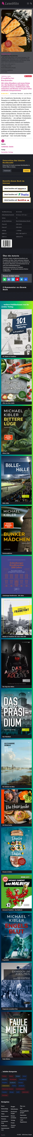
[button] (30, 3)
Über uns (22, 1106)
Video (2, 1114)
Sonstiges (4, 1095)
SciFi (18, 1092)
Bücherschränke (13, 1116)
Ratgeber (29, 76)
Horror (11, 1076)
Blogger (13, 1106)
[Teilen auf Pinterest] (17, 279)
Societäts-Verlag (7, 152)
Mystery (4, 1079)
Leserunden (4, 1111)
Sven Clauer (28, 1134)
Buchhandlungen (14, 1112)
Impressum (23, 1115)
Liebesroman (5, 1085)
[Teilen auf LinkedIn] (21, 279)
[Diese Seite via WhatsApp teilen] (4, 279)
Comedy (4, 1092)
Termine (3, 1119)
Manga (11, 1092)
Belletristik (25, 1092)
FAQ (21, 1108)
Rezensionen (5, 1116)
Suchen (26, 170)
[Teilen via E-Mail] (26, 279)
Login (21, 1120)
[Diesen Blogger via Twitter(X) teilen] (13, 279)
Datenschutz (23, 1117)
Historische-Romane (7, 1089)
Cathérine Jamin (7, 146)
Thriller (4, 1076)
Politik (14, 1085)
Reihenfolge (4, 1109)
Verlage (13, 1120)
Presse (12, 1123)
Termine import (13, 1126)
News (2, 1106)
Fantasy (21, 1082)
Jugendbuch (22, 1079)
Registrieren (23, 1122)
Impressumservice (5, 1129)
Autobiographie (20, 1089)
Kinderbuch (13, 1079)
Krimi (24, 1076)
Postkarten (4, 1125)
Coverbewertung (4, 1122)
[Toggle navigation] (28, 3)
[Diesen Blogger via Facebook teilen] (9, 279)
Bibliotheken (14, 1109)
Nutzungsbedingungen (24, 1111)
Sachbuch (21, 1085)
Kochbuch (12, 1082)
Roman (18, 1076)
